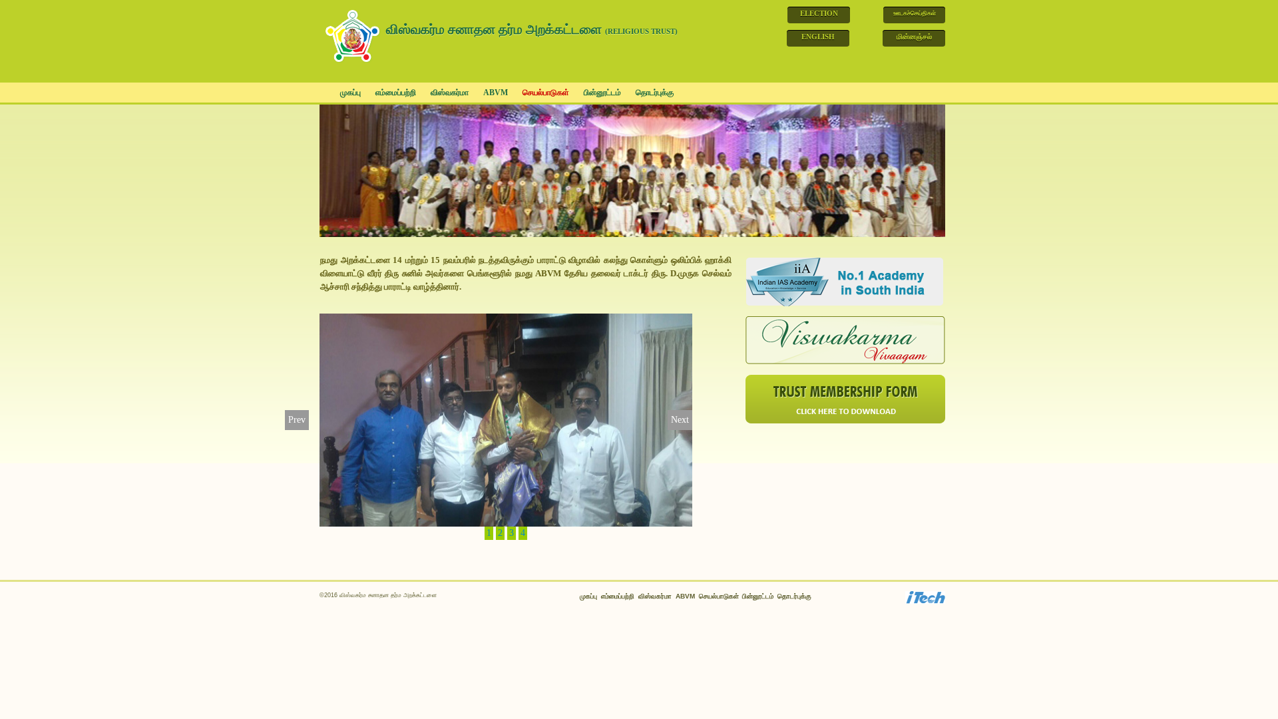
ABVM (495, 92)
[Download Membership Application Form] (845, 398)
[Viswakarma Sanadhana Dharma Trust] (354, 34)
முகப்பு (350, 92)
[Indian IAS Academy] (845, 281)
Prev (297, 420)
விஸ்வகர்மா (450, 92)
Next (680, 420)
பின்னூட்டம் (602, 92)
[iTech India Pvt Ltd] (925, 597)
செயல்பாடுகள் (546, 92)
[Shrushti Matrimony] (845, 340)
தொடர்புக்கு (655, 92)
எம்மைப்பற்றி (395, 92)
